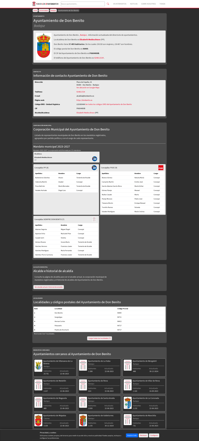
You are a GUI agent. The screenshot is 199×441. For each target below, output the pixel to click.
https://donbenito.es (84, 100)
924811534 (99, 57)
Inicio (35, 10)
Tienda (162, 4)
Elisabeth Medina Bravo (90, 39)
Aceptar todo (132, 435)
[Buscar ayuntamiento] (108, 4)
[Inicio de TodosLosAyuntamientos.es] (45, 4)
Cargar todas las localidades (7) (100, 338)
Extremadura (44, 10)
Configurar (154, 435)
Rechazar (143, 435)
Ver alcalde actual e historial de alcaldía (48, 287)
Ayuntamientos (119, 4)
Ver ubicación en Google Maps (87, 87)
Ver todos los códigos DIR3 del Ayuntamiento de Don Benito (108, 104)
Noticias (134, 4)
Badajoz (53, 10)
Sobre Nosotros (148, 4)
